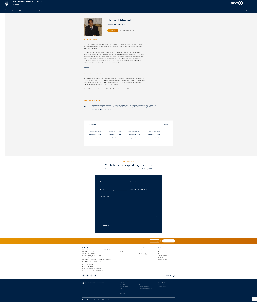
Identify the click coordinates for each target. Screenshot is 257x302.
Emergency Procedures (87, 299)
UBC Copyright (105, 299)
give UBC (85, 247)
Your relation (133, 181)
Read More (86, 67)
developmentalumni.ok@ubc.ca (93, 268)
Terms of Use (97, 299)
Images (102, 189)
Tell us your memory (106, 196)
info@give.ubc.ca (90, 257)
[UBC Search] (250, 1)
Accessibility (113, 299)
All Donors (165, 124)
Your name (103, 181)
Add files (113, 190)
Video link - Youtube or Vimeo (138, 189)
